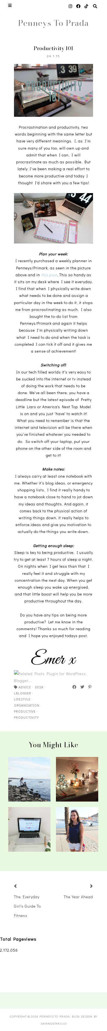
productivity (26, 717)
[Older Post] (85, 886)
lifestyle (22, 699)
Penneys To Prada (53, 23)
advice (25, 687)
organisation (27, 705)
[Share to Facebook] (75, 687)
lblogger (22, 693)
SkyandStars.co (54, 1023)
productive (25, 711)
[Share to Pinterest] (90, 687)
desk (39, 687)
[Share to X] (83, 687)
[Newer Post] (22, 886)
